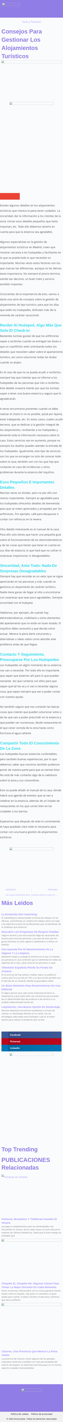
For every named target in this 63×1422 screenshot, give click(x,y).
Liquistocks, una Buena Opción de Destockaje (30, 1007)
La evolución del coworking (19, 914)
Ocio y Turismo (31, 22)
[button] (58, 9)
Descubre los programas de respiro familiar (30, 931)
